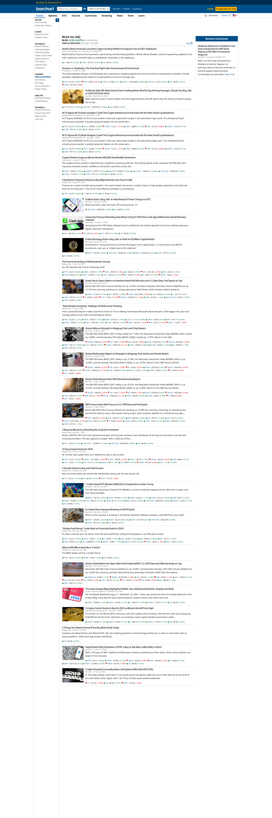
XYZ (65, 107)
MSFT (168, 319)
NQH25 (123, 297)
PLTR (103, 478)
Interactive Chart (42, 34)
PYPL (66, 82)
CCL (65, 478)
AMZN (66, 85)
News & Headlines (43, 76)
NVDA (86, 272)
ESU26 (108, 345)
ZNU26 (171, 342)
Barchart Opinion (42, 46)
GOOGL (90, 342)
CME (149, 126)
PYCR (66, 300)
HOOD (169, 126)
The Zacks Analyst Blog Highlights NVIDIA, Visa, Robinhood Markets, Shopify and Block (129, 588)
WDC (66, 583)
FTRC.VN (150, 82)
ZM (123, 580)
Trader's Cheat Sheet (43, 55)
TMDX (150, 319)
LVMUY (86, 459)
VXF (65, 233)
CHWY (151, 370)
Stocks (39, 15)
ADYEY (87, 663)
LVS (168, 418)
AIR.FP (167, 421)
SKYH (86, 539)
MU (110, 294)
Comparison (40, 68)
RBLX (128, 501)
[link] (189, 43)
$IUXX (138, 253)
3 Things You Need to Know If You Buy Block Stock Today (90, 627)
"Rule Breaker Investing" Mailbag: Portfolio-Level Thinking (92, 306)
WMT (126, 683)
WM (150, 322)
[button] (235, 15)
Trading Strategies (42, 49)
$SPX (133, 520)
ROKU (89, 498)
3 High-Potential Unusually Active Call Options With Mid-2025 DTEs (119, 669)
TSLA (106, 275)
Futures (76, 15)
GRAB (104, 462)
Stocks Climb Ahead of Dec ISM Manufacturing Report (112, 379)
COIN (84, 62)
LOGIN (210, 9)
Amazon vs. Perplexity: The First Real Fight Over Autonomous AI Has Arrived (100, 68)
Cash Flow (39, 119)
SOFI (147, 421)
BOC (168, 542)
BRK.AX (105, 542)
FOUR (66, 275)
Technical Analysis (42, 52)
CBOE (128, 126)
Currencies (91, 15)
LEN (142, 580)
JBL (173, 345)
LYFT (103, 297)
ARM (147, 297)
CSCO (129, 319)
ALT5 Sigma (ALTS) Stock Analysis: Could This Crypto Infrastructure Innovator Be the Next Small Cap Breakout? (118, 112)
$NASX (111, 520)
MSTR (66, 171)
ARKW (132, 498)
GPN (85, 82)
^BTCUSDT (137, 171)
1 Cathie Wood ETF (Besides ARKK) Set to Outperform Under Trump (119, 484)
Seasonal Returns (42, 58)
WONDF (88, 171)
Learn (141, 15)
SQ (104, 62)
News (120, 15)
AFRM (86, 558)
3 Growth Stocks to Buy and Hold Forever (83, 468)
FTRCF (105, 82)
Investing (107, 15)
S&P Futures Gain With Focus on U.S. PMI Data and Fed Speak (116, 404)
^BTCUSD (87, 107)
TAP (111, 342)
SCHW (106, 126)
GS (83, 542)
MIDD (170, 322)
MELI (87, 322)
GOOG (153, 459)
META (86, 319)
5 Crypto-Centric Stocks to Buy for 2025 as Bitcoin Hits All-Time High (119, 608)
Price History (40, 61)
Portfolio (126, 9)
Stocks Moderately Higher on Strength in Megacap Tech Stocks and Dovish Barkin (127, 353)
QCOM (153, 345)
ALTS (86, 126)
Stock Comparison (42, 86)
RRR (86, 396)
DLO (66, 462)
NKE (158, 577)
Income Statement (42, 113)
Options (52, 15)
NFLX (66, 319)
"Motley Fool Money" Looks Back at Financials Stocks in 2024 (93, 528)
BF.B (129, 342)
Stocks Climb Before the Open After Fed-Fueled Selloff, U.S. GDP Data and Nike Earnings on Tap (133, 563)
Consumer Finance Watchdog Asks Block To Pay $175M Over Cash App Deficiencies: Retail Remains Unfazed (135, 218)
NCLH (131, 370)
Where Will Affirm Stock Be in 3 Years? (81, 547)
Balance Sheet (40, 116)
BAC (164, 272)
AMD (66, 297)
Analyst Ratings (41, 101)
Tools (131, 15)
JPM (129, 418)
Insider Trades (40, 89)
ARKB (108, 501)
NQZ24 (114, 577)
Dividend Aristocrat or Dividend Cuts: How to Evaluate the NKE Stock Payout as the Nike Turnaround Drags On (216, 50)
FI (126, 272)
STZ (65, 373)
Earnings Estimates (42, 98)
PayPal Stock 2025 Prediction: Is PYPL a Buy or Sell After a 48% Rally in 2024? (123, 647)
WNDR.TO (112, 171)
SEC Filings (39, 83)
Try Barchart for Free (226, 9)
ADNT (163, 275)
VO (85, 233)
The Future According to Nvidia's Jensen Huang (86, 261)
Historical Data (41, 64)
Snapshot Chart (41, 37)
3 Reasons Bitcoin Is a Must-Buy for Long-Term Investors (90, 429)
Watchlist (116, 9)
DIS (161, 462)
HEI (65, 580)
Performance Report (43, 25)
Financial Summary (43, 110)
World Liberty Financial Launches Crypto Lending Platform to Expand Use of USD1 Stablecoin (109, 48)
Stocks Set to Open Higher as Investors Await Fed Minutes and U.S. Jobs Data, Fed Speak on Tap (133, 280)
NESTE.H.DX (171, 297)
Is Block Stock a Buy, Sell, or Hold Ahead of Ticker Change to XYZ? (118, 199)
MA (125, 275)
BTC (65, 443)
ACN (176, 577)
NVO (174, 459)
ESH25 (131, 294)
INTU (145, 272)
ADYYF (124, 82)
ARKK (174, 498)
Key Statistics (40, 79)
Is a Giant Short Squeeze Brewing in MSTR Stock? (110, 509)
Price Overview (41, 22)
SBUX (130, 322)
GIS (84, 580)
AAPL (107, 272)
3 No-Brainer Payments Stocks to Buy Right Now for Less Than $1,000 (97, 179)
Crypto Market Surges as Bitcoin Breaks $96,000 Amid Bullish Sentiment (99, 157)
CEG (109, 418)
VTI (102, 233)
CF (88, 683)
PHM (132, 345)
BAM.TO (127, 542)
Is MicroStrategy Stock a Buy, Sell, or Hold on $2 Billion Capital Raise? (120, 239)
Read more (230, 74)
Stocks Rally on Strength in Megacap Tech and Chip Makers (115, 328)
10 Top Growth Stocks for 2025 (77, 449)
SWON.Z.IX (91, 577)
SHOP (84, 275)
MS (161, 539)
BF (129, 367)
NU (84, 462)
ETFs (64, 15)
